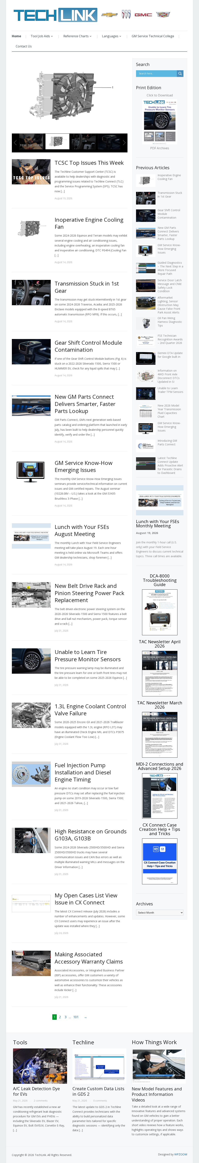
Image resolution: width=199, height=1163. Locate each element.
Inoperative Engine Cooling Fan (89, 223)
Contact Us (24, 46)
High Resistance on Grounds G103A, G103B (91, 835)
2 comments (40, 1100)
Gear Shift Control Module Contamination (88, 346)
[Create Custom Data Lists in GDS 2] (99, 1067)
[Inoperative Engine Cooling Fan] (31, 228)
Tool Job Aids (40, 36)
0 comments (100, 1100)
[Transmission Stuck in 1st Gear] (31, 292)
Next (123, 143)
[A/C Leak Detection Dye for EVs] (40, 1067)
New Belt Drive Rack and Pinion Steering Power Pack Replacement (89, 593)
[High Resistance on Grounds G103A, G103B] (31, 840)
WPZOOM (180, 1154)
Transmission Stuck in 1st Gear (87, 287)
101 (76, 1017)
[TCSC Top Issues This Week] (31, 171)
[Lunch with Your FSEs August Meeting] (31, 535)
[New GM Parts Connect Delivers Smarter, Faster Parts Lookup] (31, 405)
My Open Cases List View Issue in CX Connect (86, 899)
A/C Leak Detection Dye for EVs (36, 1091)
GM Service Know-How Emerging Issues (84, 466)
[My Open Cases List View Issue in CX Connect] (31, 904)
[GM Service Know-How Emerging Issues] (31, 471)
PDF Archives (159, 148)
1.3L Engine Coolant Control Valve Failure (90, 709)
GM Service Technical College (153, 36)
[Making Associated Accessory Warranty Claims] (31, 963)
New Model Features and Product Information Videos (157, 1094)
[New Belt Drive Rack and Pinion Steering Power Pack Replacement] (31, 594)
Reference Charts (76, 36)
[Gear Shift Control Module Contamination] (31, 351)
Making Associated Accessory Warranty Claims (89, 957)
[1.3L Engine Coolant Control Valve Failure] (31, 715)
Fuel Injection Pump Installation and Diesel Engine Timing (83, 772)
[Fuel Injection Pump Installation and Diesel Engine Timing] (31, 774)
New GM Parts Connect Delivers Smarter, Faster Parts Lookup (85, 404)
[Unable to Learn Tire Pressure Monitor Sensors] (31, 661)
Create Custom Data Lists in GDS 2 (98, 1091)
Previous (15, 143)
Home (16, 36)
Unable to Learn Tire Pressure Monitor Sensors (88, 655)
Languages (110, 36)
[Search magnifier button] (180, 73)
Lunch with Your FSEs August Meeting (82, 530)
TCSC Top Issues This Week (89, 162)
